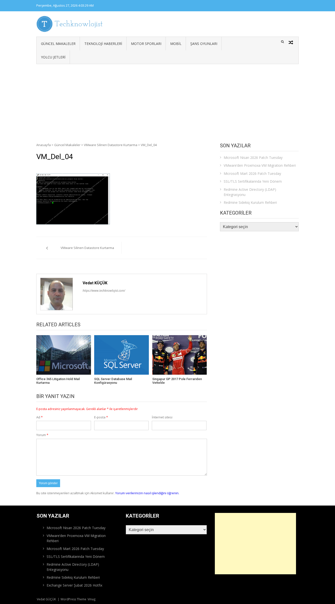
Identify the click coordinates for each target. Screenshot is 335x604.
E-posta (101, 417)
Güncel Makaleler (58, 43)
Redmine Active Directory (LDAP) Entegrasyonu (250, 192)
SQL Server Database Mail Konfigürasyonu (113, 381)
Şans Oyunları (203, 43)
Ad (39, 417)
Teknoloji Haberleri (103, 43)
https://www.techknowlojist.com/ (104, 290)
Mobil (175, 43)
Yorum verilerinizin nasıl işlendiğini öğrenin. (147, 493)
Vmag (91, 599)
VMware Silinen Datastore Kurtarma (110, 145)
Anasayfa (43, 145)
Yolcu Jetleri (53, 57)
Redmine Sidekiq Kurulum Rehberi (250, 202)
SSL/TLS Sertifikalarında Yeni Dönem (253, 181)
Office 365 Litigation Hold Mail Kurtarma (58, 381)
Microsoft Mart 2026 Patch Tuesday (252, 173)
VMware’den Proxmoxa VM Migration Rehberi (260, 165)
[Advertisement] (167, 101)
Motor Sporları (146, 43)
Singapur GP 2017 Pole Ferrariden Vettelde (177, 381)
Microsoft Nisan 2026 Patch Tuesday (253, 157)
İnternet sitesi (162, 417)
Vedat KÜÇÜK (95, 283)
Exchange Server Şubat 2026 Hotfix (74, 585)
